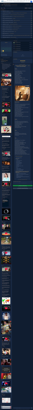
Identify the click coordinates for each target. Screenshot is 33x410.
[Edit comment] (9, 87)
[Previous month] (1, 42)
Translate (4, 69)
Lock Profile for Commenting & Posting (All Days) (23, 188)
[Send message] (31, 408)
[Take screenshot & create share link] (31, 2)
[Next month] (10, 42)
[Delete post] (10, 408)
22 (10, 49)
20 (7, 49)
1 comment (3, 365)
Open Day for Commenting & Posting (23, 185)
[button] (1, 79)
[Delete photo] (10, 79)
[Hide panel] (0, 40)
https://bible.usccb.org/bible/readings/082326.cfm (23, 179)
